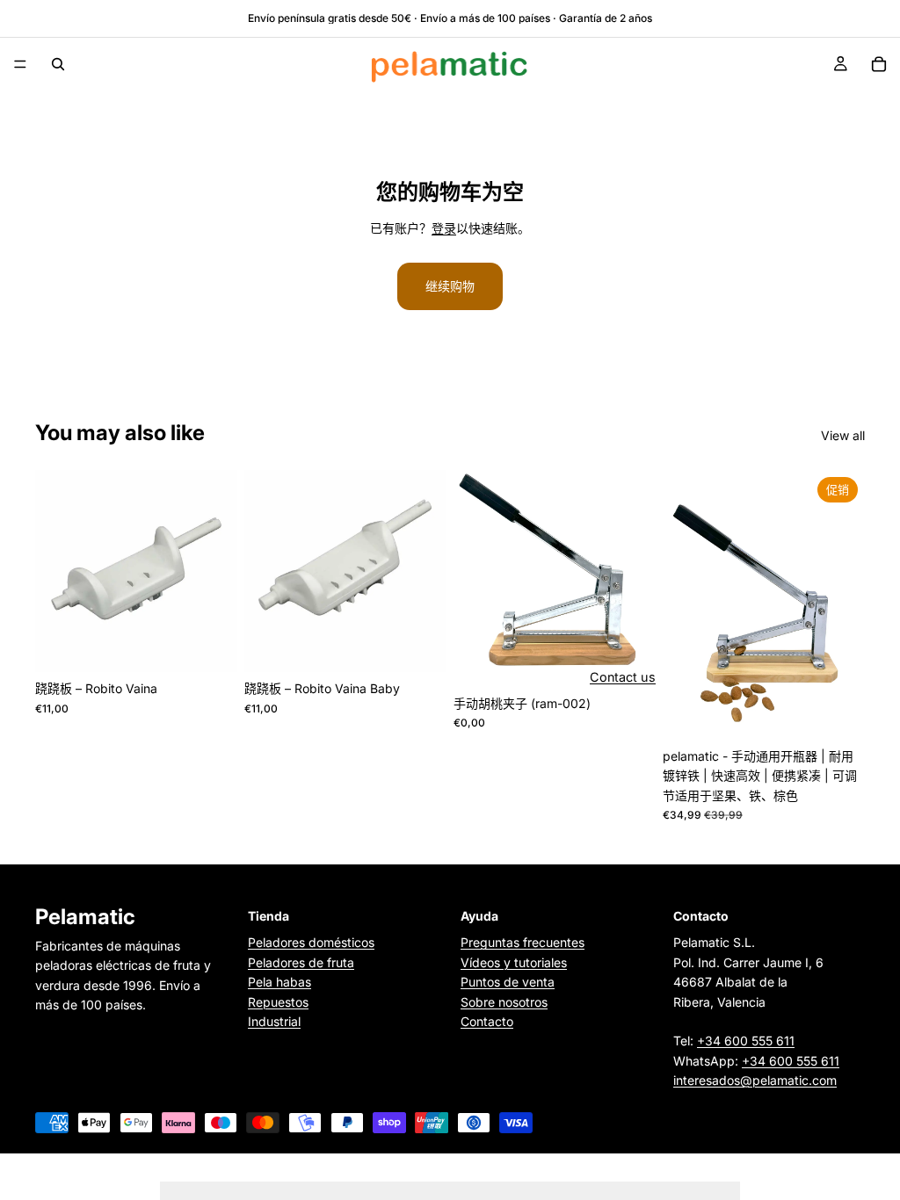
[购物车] (879, 64)
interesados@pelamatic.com (755, 1080)
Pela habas (279, 981)
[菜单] (20, 64)
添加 (225, 644)
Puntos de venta (508, 981)
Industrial (274, 1021)
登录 (444, 227)
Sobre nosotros (504, 1001)
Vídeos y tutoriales (514, 961)
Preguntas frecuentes (522, 942)
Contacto (487, 1021)
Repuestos (278, 1001)
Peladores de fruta (301, 961)
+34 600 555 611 (746, 1040)
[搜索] (58, 64)
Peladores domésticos (311, 942)
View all (843, 435)
